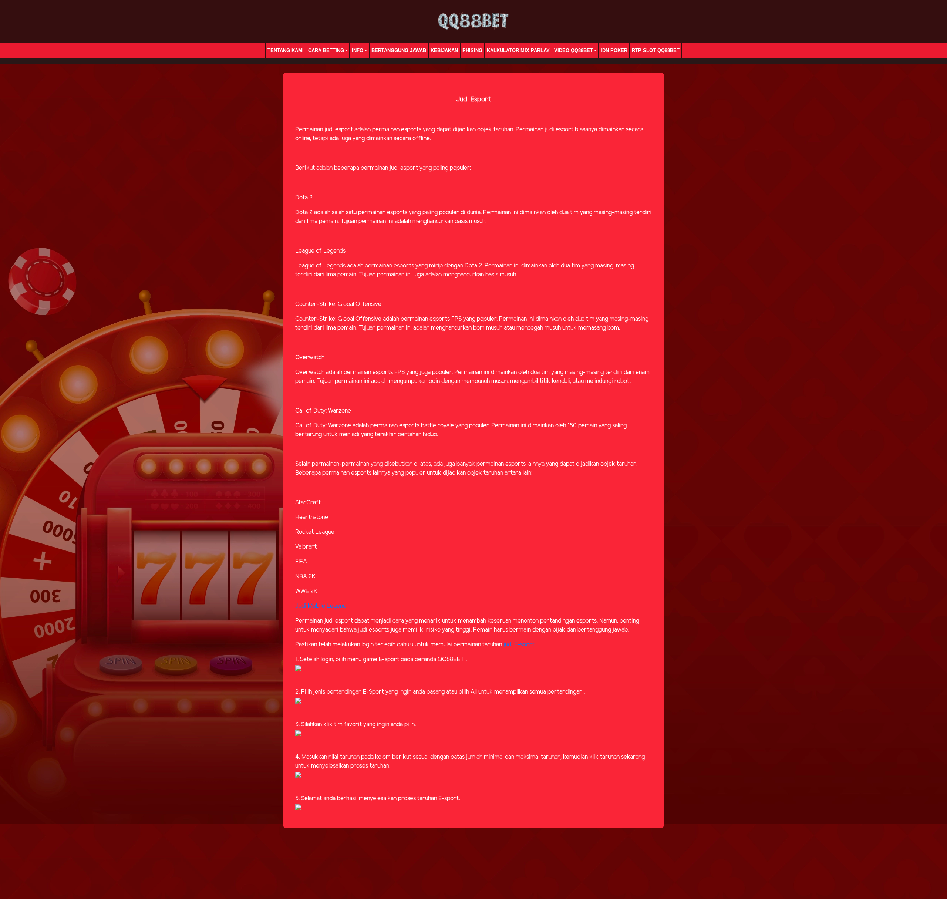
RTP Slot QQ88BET (656, 50)
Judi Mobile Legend (320, 606)
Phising (472, 50)
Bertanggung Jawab (398, 50)
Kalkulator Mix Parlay (518, 50)
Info (357, 50)
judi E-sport (519, 644)
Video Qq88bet (573, 50)
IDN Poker (614, 50)
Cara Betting (326, 50)
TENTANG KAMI (285, 50)
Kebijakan (444, 50)
